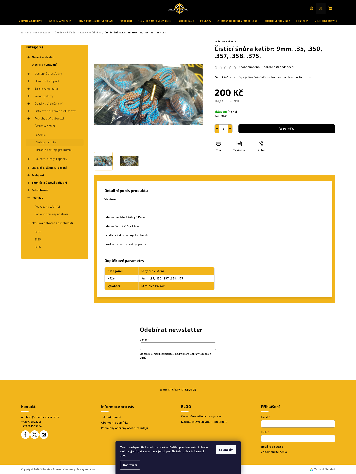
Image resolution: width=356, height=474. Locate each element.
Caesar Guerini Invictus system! (201, 416)
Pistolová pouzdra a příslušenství (55, 111)
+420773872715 (31, 422)
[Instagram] (43, 434)
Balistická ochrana (46, 89)
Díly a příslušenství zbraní (49, 168)
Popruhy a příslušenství (49, 118)
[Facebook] (25, 434)
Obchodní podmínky (115, 423)
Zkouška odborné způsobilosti (52, 223)
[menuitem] (30, 21)
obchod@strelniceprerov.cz (40, 417)
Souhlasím (226, 450)
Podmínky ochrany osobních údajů (124, 428)
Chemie (41, 135)
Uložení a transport (47, 81)
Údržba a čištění (45, 126)
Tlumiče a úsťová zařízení (49, 183)
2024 (38, 232)
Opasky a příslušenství (49, 104)
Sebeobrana (40, 190)
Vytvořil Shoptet (324, 469)
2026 (38, 247)
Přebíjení (38, 175)
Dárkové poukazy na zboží (51, 214)
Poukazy (37, 198)
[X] (34, 434)
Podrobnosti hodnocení (278, 67)
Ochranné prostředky (48, 74)
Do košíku (288, 129)
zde (122, 455)
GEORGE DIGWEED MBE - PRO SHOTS (204, 422)
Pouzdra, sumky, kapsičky (51, 159)
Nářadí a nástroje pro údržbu (54, 150)
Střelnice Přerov (226, 41)
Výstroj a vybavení (44, 65)
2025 (38, 239)
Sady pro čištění (46, 142)
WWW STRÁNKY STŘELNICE (178, 390)
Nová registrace (272, 447)
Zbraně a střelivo (43, 57)
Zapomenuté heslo (274, 452)
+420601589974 (31, 426)
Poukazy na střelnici (47, 207)
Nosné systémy (44, 96)
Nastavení (130, 465)
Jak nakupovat (111, 417)
